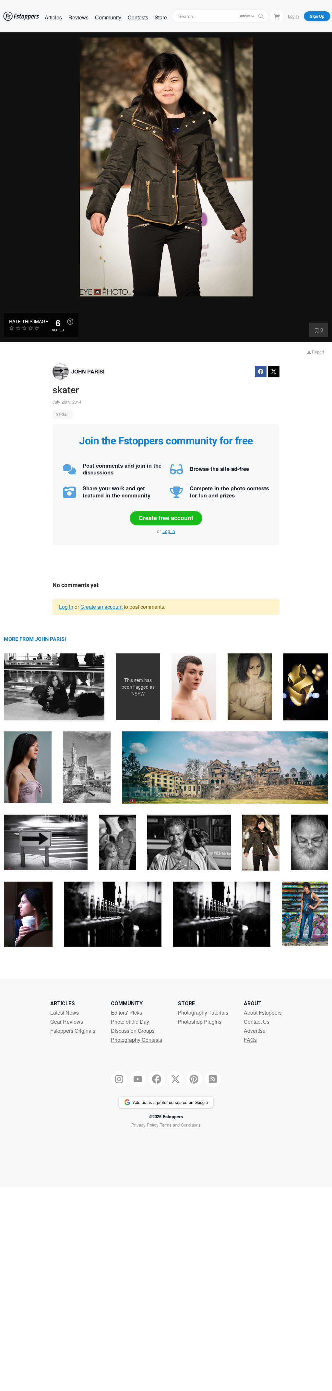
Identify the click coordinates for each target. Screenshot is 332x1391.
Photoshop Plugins (199, 1021)
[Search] (261, 16)
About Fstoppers (263, 1012)
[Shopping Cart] (276, 15)
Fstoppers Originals (72, 1030)
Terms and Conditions (180, 1125)
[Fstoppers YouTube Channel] (138, 1079)
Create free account (166, 518)
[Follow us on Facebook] (156, 1079)
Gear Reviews (66, 1021)
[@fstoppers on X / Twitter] (175, 1079)
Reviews (78, 17)
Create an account (101, 606)
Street (62, 414)
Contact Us (256, 1021)
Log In (293, 16)
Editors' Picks (126, 1012)
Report (317, 351)
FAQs (250, 1039)
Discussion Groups (133, 1030)
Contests (138, 17)
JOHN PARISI (87, 371)
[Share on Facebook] (261, 371)
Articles (53, 17)
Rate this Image (28, 321)
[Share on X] (273, 371)
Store (161, 17)
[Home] (21, 16)
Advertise (255, 1030)
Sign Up (317, 16)
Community (108, 17)
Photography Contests (136, 1039)
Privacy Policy (145, 1125)
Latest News (64, 1012)
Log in (168, 531)
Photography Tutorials (203, 1012)
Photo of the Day (130, 1021)
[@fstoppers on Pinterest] (194, 1079)
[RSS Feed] (213, 1079)
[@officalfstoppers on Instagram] (119, 1079)
